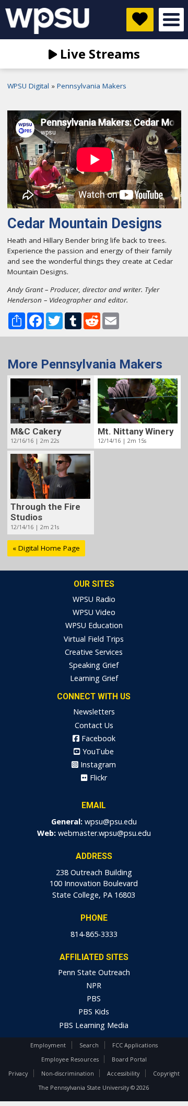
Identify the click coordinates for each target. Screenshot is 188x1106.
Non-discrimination (67, 1073)
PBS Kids (93, 1011)
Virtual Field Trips (94, 639)
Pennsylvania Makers (91, 86)
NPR (93, 985)
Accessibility (123, 1073)
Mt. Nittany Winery (135, 431)
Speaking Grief (94, 665)
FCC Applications (135, 1045)
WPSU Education (94, 625)
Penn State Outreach (94, 972)
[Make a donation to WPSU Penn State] (140, 19)
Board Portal (129, 1059)
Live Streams (98, 53)
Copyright (166, 1073)
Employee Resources (70, 1059)
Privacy (18, 1073)
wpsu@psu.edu (111, 821)
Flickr (97, 778)
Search (89, 1045)
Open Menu (171, 19)
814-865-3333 (94, 934)
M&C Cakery (35, 431)
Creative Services (94, 652)
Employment (48, 1045)
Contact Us (94, 725)
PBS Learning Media (93, 1025)
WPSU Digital (28, 86)
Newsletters (94, 712)
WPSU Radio (94, 599)
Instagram (97, 764)
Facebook (97, 738)
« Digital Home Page (46, 548)
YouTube (97, 751)
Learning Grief (94, 678)
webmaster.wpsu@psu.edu (104, 833)
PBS (94, 998)
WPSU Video (94, 612)
